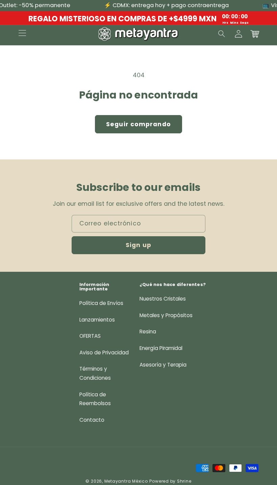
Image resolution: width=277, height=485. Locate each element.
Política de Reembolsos (95, 399)
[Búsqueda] (222, 34)
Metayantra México (126, 481)
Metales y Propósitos (166, 315)
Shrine (184, 481)
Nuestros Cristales (163, 298)
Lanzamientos (97, 319)
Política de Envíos (101, 303)
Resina (148, 331)
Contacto (91, 419)
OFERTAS (90, 335)
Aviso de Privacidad (104, 352)
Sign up (138, 245)
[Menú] (22, 34)
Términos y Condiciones (95, 373)
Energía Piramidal (161, 348)
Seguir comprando (138, 124)
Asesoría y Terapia (163, 364)
